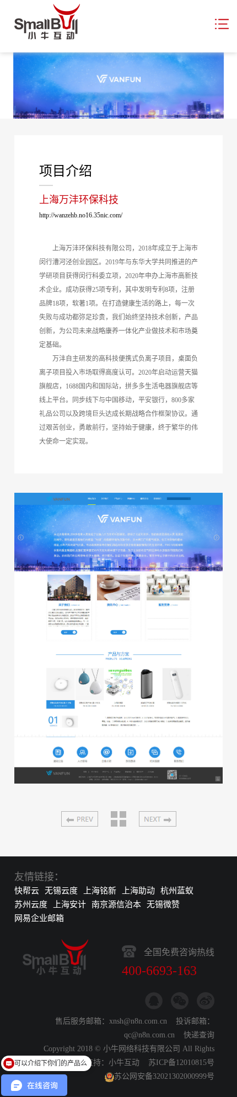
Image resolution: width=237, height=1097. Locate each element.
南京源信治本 (116, 904)
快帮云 (26, 890)
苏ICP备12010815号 (181, 1062)
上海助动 (138, 890)
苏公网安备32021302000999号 (164, 1076)
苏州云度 (30, 904)
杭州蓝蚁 (176, 890)
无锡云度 (61, 890)
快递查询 (199, 1035)
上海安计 (69, 904)
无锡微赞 (163, 904)
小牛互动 (124, 1062)
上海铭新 (99, 890)
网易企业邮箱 (39, 918)
